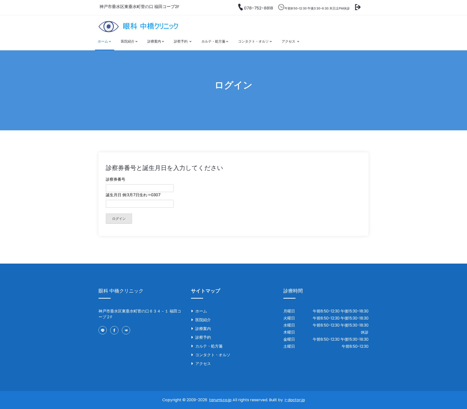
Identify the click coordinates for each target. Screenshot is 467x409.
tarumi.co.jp (220, 400)
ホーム (103, 41)
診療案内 (154, 41)
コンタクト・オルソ (253, 41)
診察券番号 (115, 179)
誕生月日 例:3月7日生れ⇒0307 (133, 195)
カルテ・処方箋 (213, 41)
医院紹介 (128, 41)
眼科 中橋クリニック (121, 290)
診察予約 (181, 41)
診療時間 (293, 290)
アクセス (289, 41)
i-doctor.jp (295, 400)
